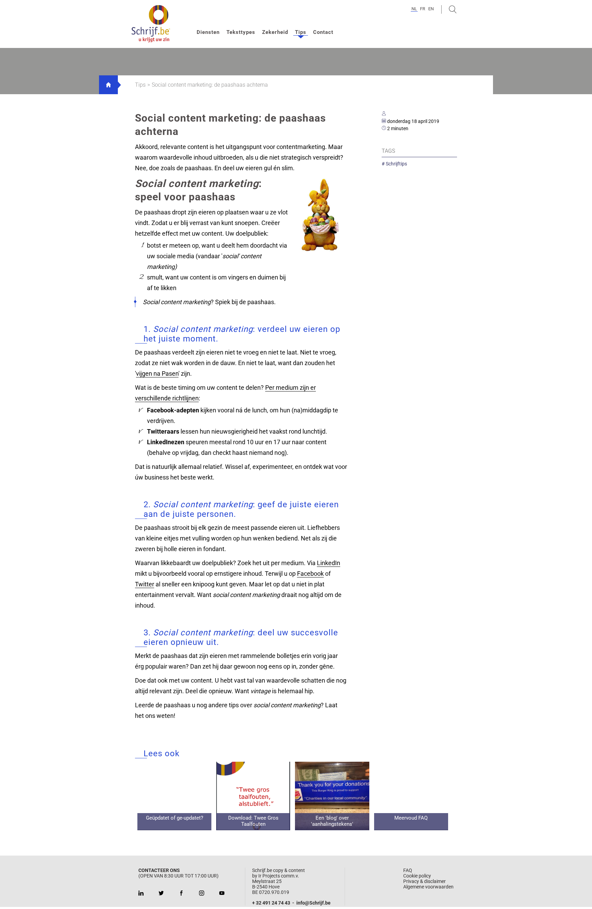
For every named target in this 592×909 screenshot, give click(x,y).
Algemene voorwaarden (428, 886)
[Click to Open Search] (452, 9)
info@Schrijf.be (313, 903)
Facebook (310, 573)
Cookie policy (417, 876)
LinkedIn (328, 562)
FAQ (407, 870)
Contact (323, 32)
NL (414, 8)
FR (422, 8)
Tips (300, 32)
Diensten (208, 32)
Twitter (144, 584)
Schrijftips (396, 163)
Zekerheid (275, 32)
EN (431, 8)
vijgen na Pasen (157, 373)
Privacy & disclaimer (424, 881)
